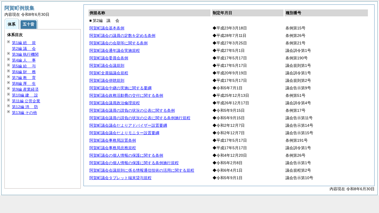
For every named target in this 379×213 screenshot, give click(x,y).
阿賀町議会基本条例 (106, 28)
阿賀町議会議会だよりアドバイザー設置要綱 (128, 125)
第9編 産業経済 (25, 89)
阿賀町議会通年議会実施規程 (114, 50)
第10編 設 (25, 95)
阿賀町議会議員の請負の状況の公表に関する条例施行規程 (139, 118)
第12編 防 (25, 107)
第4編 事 (24, 60)
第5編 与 (24, 66)
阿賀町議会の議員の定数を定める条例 (122, 35)
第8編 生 (24, 83)
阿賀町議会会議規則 (106, 65)
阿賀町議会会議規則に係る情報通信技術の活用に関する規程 (141, 170)
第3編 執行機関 (25, 54)
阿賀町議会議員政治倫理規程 (114, 103)
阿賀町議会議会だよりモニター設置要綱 (124, 133)
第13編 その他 (24, 112)
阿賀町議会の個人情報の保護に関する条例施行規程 (134, 163)
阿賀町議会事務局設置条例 (112, 140)
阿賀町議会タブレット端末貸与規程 (120, 178)
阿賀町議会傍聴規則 (106, 80)
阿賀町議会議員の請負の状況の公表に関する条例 (132, 110)
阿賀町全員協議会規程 (108, 73)
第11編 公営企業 (26, 101)
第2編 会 (24, 48)
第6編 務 (24, 72)
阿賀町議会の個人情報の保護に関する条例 (126, 155)
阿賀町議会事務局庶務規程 (112, 148)
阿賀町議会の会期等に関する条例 (118, 43)
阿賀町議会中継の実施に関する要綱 (120, 88)
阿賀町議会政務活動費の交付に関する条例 (126, 95)
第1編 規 (24, 42)
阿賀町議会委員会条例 (108, 58)
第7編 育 (24, 77)
